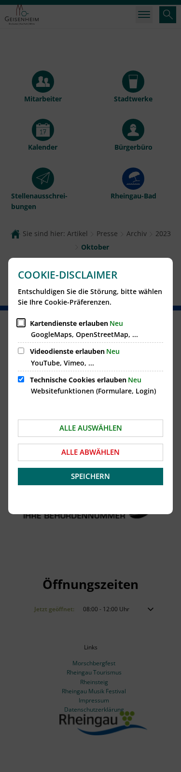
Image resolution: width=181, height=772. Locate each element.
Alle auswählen (90, 428)
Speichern (90, 476)
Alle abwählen (90, 452)
